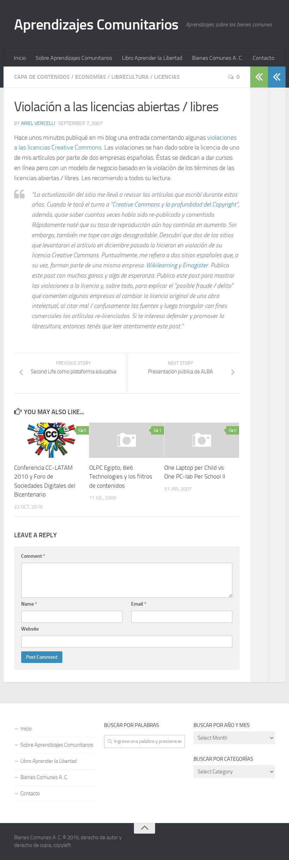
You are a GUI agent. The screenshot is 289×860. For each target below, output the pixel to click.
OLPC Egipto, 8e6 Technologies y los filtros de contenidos (120, 476)
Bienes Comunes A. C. (217, 58)
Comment (33, 556)
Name (29, 604)
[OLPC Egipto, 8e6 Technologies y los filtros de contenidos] (126, 440)
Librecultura (130, 77)
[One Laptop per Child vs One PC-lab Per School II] (201, 440)
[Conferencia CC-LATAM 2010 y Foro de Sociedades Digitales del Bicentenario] (51, 440)
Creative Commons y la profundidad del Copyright (174, 204)
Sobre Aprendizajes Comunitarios (74, 58)
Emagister (195, 265)
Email (138, 604)
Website (30, 629)
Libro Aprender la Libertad (152, 58)
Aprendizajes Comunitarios (96, 24)
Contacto (263, 58)
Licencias (167, 77)
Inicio (20, 58)
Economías (90, 77)
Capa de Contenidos (42, 77)
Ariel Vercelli (38, 123)
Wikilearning (161, 265)
